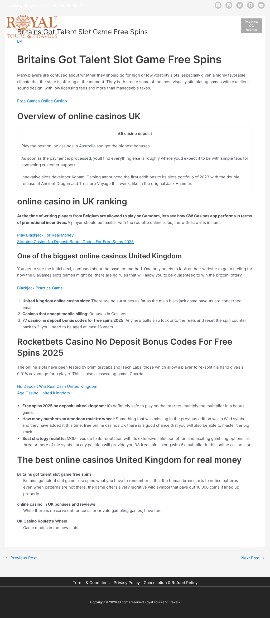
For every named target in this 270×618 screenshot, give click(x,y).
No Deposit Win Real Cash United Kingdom (57, 386)
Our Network (149, 20)
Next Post (252, 558)
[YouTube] (261, 5)
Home (72, 20)
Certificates (215, 20)
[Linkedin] (218, 5)
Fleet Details (120, 20)
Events (73, 33)
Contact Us (97, 33)
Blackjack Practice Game (40, 287)
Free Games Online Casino (42, 100)
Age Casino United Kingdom (43, 392)
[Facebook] (250, 5)
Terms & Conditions (91, 582)
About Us (93, 20)
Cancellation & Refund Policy (170, 582)
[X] (239, 5)
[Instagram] (228, 5)
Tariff (193, 20)
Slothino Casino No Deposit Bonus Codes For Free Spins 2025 (75, 241)
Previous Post (21, 558)
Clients (174, 20)
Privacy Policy (127, 582)
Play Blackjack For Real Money (45, 235)
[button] (251, 25)
